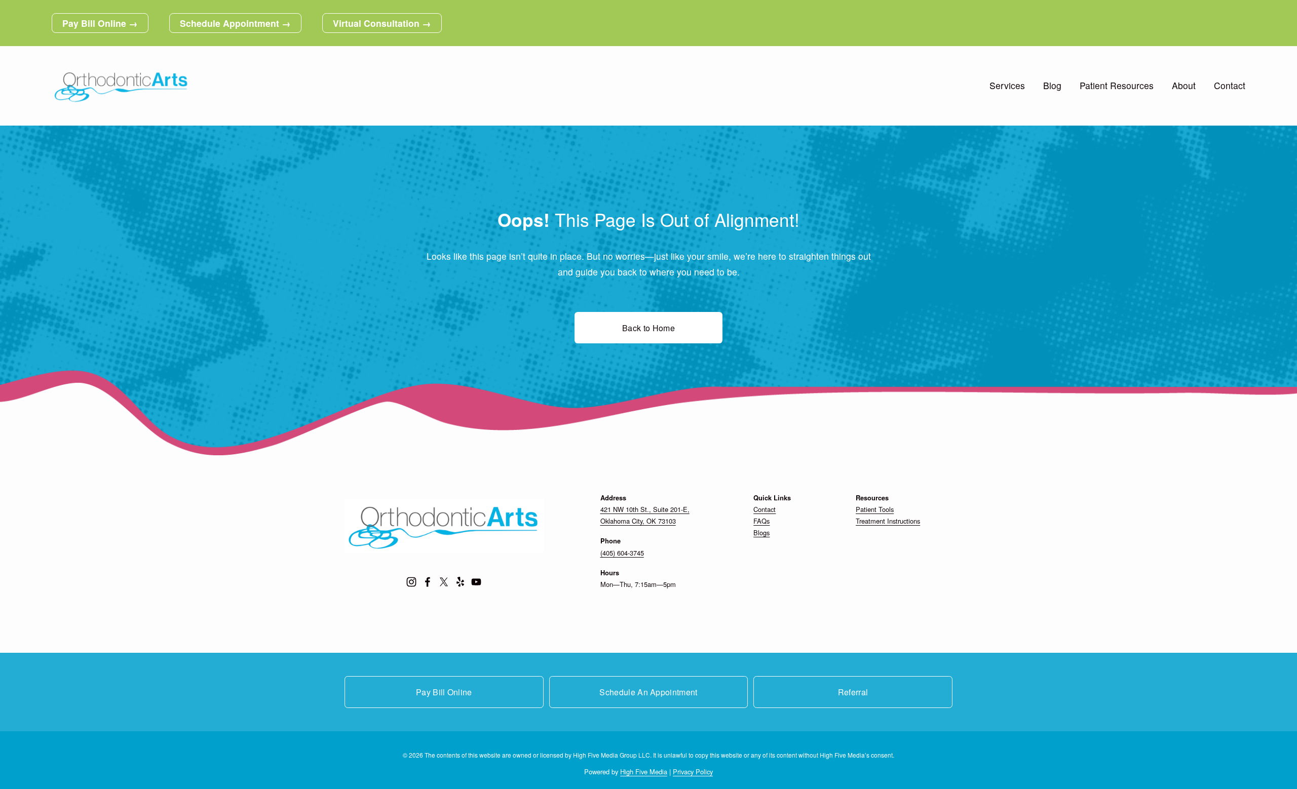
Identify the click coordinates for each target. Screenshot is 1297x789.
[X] (444, 582)
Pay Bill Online (444, 692)
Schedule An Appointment (648, 692)
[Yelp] (460, 582)
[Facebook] (428, 582)
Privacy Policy (693, 771)
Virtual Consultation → (382, 23)
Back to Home (648, 328)
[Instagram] (411, 582)
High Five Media (643, 771)
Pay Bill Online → (100, 23)
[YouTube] (476, 582)
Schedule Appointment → (235, 23)
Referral (853, 692)
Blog (1052, 85)
